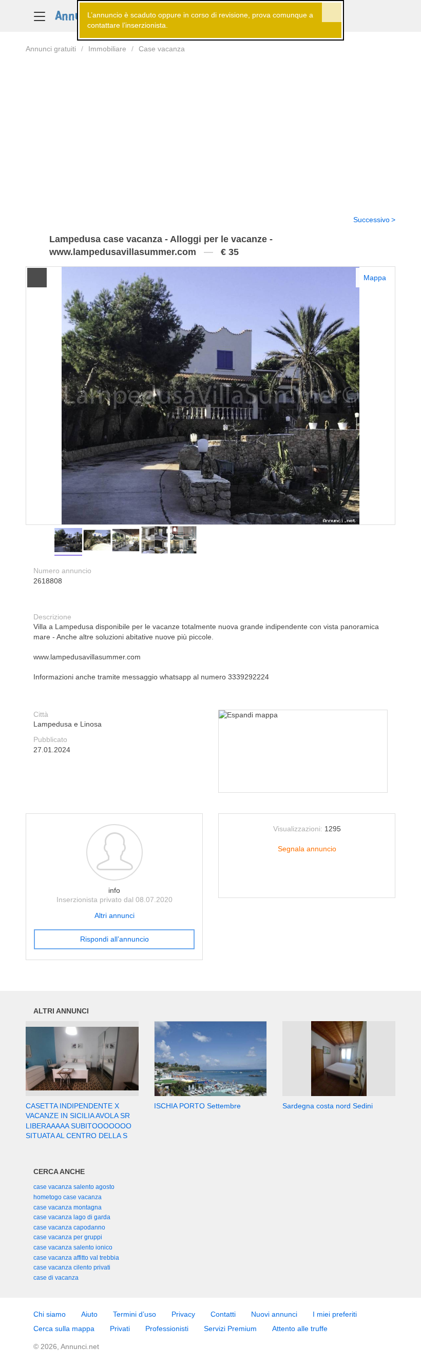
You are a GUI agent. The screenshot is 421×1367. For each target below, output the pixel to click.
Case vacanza (162, 49)
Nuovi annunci (274, 1314)
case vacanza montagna (67, 1207)
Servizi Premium (230, 1328)
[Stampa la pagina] (307, 881)
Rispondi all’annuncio (114, 939)
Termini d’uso (134, 1314)
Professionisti (166, 1328)
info (114, 890)
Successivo (371, 220)
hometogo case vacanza (67, 1197)
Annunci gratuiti (51, 49)
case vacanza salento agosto (73, 1186)
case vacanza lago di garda (71, 1217)
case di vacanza (56, 1277)
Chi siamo (49, 1314)
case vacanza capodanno (69, 1227)
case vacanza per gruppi (67, 1237)
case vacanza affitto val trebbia (76, 1257)
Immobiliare (107, 49)
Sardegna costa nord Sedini (327, 1106)
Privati (120, 1328)
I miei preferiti (335, 1314)
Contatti (223, 1314)
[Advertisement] (210, 128)
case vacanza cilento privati (71, 1267)
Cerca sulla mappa (63, 1328)
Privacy (183, 1314)
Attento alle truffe (300, 1328)
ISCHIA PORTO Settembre (197, 1106)
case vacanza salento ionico (72, 1247)
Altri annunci (114, 915)
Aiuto (89, 1314)
